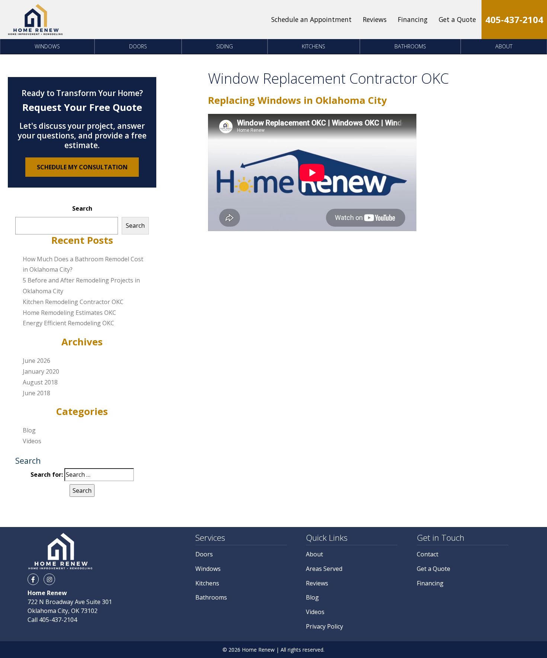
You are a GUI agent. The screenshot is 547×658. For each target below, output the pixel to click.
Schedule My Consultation (82, 167)
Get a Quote (457, 19)
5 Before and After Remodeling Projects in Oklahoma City (81, 285)
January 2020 (41, 371)
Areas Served (324, 569)
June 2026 (36, 361)
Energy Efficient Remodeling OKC (68, 323)
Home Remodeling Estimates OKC (69, 313)
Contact (427, 554)
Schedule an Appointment (311, 19)
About (503, 46)
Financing (413, 19)
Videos (32, 441)
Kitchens (313, 46)
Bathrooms (410, 46)
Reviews (375, 19)
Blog (29, 430)
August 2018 (40, 382)
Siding (224, 46)
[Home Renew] (35, 19)
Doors (138, 46)
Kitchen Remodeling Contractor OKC (73, 302)
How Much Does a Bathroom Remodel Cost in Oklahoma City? (83, 264)
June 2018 (36, 393)
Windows (47, 46)
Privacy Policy (324, 626)
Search (82, 208)
